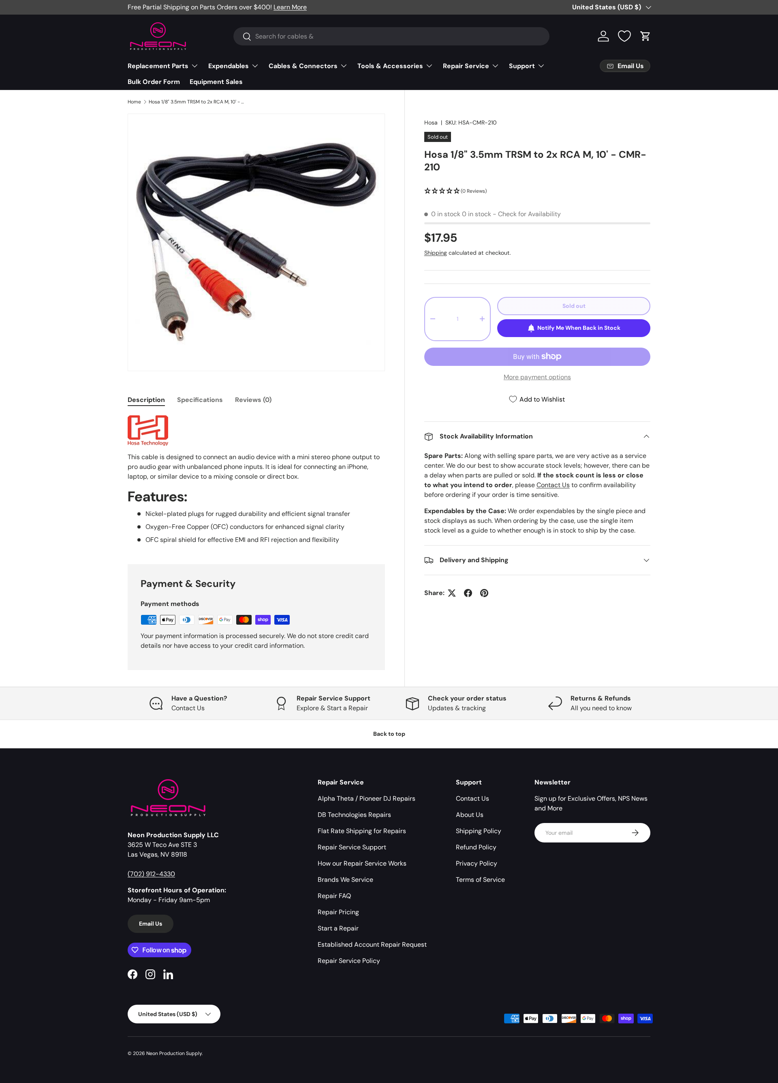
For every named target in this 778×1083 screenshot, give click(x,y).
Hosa (431, 122)
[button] (645, 36)
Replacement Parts (158, 66)
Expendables (228, 66)
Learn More (290, 7)
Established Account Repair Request (372, 944)
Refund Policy (476, 847)
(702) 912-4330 (151, 874)
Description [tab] (146, 399)
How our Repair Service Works (362, 863)
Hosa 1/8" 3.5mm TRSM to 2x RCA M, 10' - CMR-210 (197, 101)
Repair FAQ (334, 896)
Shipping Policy (478, 831)
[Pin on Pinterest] (484, 593)
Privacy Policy (476, 863)
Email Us (150, 923)
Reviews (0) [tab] (253, 399)
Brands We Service (345, 879)
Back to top (389, 733)
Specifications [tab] (200, 399)
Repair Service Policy (349, 960)
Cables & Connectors (303, 66)
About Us (469, 814)
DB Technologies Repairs (354, 814)
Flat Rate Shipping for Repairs (362, 831)
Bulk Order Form (154, 81)
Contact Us (553, 485)
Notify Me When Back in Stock (578, 327)
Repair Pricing (338, 912)
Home (134, 101)
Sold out (574, 305)
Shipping (435, 252)
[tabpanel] (256, 480)
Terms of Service (480, 879)
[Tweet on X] (452, 593)
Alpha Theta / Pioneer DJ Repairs (366, 798)
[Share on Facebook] (468, 593)
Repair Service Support (352, 847)
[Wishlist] (624, 36)
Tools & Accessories (390, 66)
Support (522, 66)
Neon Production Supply (174, 1053)
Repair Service (466, 66)
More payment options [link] (537, 377)
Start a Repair (338, 928)
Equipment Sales (216, 81)
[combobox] (391, 36)
